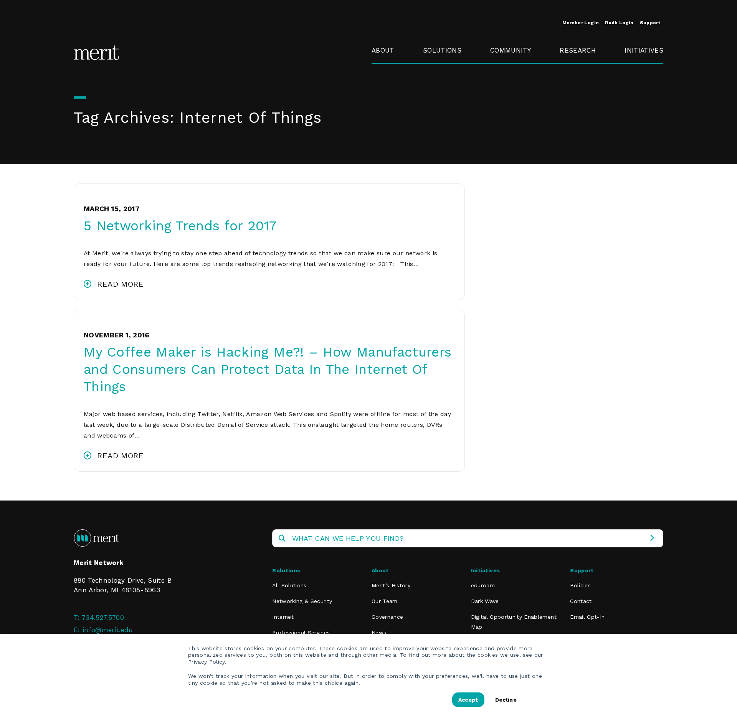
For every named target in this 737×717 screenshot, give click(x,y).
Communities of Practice (516, 90)
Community (510, 50)
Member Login (580, 22)
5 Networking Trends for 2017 (180, 226)
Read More (120, 284)
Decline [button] (506, 700)
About (383, 50)
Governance (391, 85)
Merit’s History (391, 585)
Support (650, 22)
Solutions (442, 50)
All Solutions (289, 585)
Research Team (575, 73)
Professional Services (301, 632)
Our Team (385, 601)
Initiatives (644, 50)
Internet (283, 617)
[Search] (652, 538)
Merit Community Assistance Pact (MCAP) (519, 168)
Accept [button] (468, 700)
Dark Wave (485, 601)
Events (501, 68)
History (383, 68)
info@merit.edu (108, 630)
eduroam (639, 68)
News (379, 632)
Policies (580, 585)
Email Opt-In (587, 617)
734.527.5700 (103, 617)
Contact (581, 601)
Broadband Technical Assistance (643, 95)
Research (578, 50)
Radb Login (619, 22)
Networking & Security (445, 73)
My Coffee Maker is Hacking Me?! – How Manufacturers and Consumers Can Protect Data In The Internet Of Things (267, 369)
